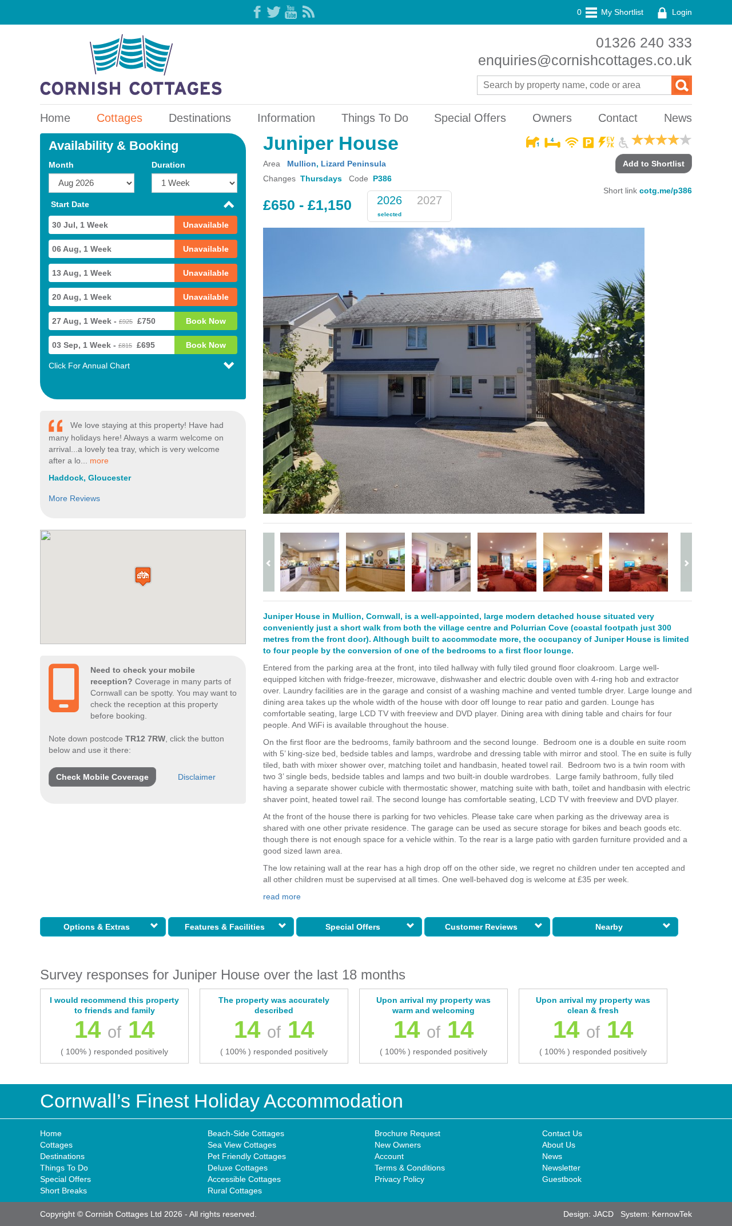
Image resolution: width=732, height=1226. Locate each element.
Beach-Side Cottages (246, 1133)
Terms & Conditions (410, 1167)
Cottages (119, 118)
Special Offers (470, 118)
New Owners (398, 1144)
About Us (558, 1144)
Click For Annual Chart (89, 365)
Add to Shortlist (654, 163)
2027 (429, 200)
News (678, 118)
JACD (603, 1214)
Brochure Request (407, 1133)
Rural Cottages (235, 1190)
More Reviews (74, 498)
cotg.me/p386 (665, 190)
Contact (618, 118)
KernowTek (672, 1214)
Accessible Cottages (244, 1179)
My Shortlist (610, 12)
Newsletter (561, 1167)
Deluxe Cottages (238, 1167)
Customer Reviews (483, 926)
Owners (552, 118)
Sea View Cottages (242, 1144)
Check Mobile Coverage (102, 776)
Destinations (200, 118)
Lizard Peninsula (353, 163)
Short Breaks (63, 1190)
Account (389, 1156)
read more (282, 896)
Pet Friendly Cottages (247, 1156)
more (99, 460)
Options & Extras (98, 926)
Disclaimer (197, 776)
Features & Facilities (227, 926)
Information (286, 118)
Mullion (301, 163)
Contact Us (562, 1133)
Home (55, 118)
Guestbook (562, 1179)
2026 (389, 200)
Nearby (611, 926)
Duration (168, 164)
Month (61, 164)
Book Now (206, 321)
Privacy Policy (399, 1179)
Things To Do (374, 118)
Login (681, 12)
